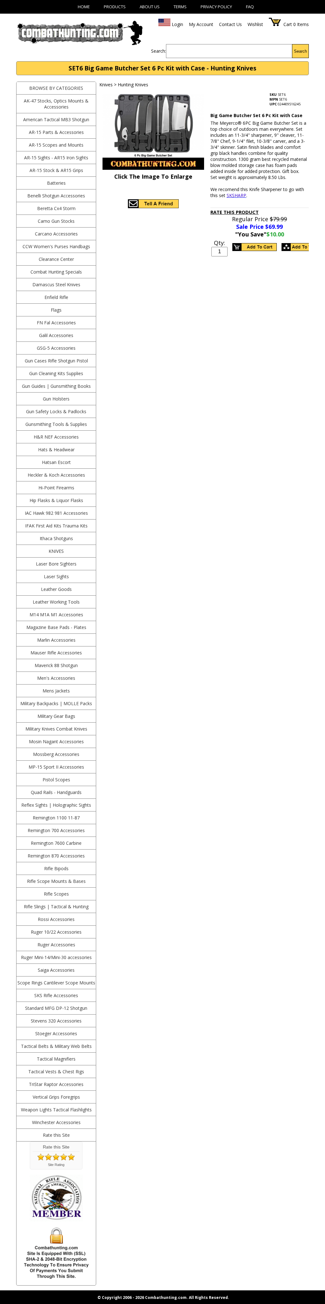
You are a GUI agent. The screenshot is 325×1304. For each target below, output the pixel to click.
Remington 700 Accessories (56, 830)
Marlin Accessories (56, 640)
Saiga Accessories (56, 970)
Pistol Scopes (56, 780)
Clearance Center (56, 259)
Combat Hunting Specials (56, 272)
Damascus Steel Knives (56, 284)
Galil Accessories (56, 335)
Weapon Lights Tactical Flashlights (56, 1110)
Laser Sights (56, 576)
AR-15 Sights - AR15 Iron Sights (56, 158)
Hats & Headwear (56, 450)
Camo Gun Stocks (56, 221)
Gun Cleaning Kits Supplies (56, 373)
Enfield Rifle (56, 297)
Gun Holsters (56, 399)
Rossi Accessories (56, 919)
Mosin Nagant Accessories (56, 741)
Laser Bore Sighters (56, 564)
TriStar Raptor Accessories (56, 1084)
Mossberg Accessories (56, 754)
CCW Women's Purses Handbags (56, 246)
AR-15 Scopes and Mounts (56, 145)
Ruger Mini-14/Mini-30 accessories (56, 957)
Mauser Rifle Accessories (56, 653)
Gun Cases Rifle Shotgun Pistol (56, 361)
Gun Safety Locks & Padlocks (56, 411)
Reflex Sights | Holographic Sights (56, 805)
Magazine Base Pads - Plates (56, 627)
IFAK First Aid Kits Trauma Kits (56, 526)
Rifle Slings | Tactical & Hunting (56, 907)
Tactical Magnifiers (56, 1059)
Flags (56, 310)
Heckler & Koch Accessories (56, 475)
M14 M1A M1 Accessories (56, 615)
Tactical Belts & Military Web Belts (56, 1046)
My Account (201, 24)
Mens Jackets (56, 691)
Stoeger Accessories (56, 1033)
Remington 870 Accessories (56, 856)
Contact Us (230, 24)
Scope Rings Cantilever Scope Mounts (56, 983)
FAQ (250, 7)
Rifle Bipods (56, 868)
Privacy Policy (216, 7)
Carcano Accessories (56, 234)
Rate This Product (234, 212)
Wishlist (255, 24)
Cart (287, 24)
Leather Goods (56, 589)
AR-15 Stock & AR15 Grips (56, 170)
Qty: (219, 243)
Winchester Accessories (56, 1122)
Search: (158, 51)
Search (300, 51)
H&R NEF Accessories (56, 437)
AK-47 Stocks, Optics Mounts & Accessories (56, 104)
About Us (150, 7)
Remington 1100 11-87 (56, 818)
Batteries (56, 183)
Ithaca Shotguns (56, 538)
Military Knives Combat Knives (56, 729)
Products (115, 7)
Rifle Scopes (56, 894)
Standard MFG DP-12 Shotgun (56, 1008)
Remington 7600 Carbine (56, 843)
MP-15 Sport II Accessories (56, 767)
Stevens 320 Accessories (56, 1021)
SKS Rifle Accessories (56, 995)
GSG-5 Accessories (56, 348)
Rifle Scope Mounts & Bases (56, 881)
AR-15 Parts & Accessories (56, 132)
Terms (180, 7)
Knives (56, 551)
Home (84, 7)
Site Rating (56, 1165)
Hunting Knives (133, 85)
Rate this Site (56, 1135)
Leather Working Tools (56, 602)
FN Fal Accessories (56, 323)
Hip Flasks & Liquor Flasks (56, 500)
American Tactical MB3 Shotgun (56, 119)
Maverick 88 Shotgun (56, 665)
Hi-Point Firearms (56, 488)
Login (177, 24)
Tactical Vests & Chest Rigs (56, 1072)
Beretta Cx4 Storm (56, 208)
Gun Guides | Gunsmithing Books (56, 386)
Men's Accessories (56, 678)
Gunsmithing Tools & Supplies (56, 424)
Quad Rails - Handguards (56, 792)
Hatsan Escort (56, 462)
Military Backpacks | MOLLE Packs (56, 703)
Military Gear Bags (56, 716)
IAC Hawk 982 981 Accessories (56, 513)
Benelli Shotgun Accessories (56, 196)
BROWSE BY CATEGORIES (56, 88)
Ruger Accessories (56, 945)
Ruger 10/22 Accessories (56, 932)
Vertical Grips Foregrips (56, 1097)
